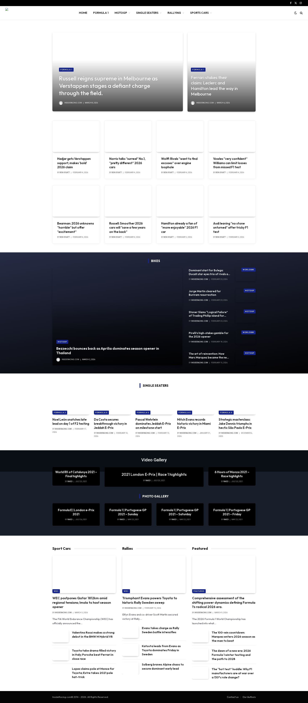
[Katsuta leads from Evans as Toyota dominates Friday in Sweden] (130, 650)
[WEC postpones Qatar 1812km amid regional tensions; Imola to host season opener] (84, 574)
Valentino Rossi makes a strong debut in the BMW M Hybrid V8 (93, 634)
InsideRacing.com (73, 103)
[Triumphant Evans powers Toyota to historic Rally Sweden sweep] (154, 574)
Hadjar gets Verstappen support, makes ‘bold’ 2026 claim (74, 163)
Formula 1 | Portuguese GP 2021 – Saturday (180, 512)
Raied (148, 481)
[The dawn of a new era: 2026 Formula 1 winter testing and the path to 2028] (200, 654)
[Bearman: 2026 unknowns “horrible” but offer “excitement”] (76, 201)
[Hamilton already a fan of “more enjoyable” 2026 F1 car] (180, 201)
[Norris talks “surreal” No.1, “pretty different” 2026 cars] (128, 136)
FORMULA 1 (101, 12)
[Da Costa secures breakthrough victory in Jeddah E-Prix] (112, 403)
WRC (126, 591)
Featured (199, 591)
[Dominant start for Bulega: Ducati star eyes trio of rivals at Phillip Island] (245, 274)
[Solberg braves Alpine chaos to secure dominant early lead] (130, 668)
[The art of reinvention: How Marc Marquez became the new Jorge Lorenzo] (245, 358)
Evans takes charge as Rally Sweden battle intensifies (160, 630)
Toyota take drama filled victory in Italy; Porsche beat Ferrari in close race (94, 654)
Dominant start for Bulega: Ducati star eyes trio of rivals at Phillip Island (209, 272)
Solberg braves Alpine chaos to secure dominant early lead (163, 666)
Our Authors (249, 696)
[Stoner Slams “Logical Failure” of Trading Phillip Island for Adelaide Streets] (245, 316)
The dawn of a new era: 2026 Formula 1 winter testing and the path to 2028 (231, 655)
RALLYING (174, 12)
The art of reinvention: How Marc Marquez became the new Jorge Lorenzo (209, 355)
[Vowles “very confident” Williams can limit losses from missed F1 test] (232, 136)
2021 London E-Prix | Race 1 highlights (154, 474)
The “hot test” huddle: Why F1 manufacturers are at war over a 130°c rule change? (233, 673)
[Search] (301, 13)
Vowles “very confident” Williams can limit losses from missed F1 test (230, 163)
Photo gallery (155, 496)
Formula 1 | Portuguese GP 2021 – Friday (231, 512)
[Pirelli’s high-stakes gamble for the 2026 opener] (245, 337)
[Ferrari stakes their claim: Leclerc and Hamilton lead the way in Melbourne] (222, 72)
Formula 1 (66, 69)
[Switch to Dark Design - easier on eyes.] (295, 12)
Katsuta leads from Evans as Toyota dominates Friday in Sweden (161, 650)
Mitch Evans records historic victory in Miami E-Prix (194, 424)
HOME (83, 12)
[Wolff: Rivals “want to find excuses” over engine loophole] (180, 136)
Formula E (101, 412)
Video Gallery (154, 459)
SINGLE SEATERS (147, 12)
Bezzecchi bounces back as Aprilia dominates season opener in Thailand (107, 350)
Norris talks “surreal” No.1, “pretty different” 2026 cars (127, 163)
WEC (56, 591)
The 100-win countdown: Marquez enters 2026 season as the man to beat (233, 636)
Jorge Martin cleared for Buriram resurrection (205, 293)
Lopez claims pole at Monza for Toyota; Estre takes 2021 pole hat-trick (93, 673)
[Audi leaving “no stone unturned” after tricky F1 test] (232, 201)
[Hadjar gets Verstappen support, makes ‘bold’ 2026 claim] (76, 136)
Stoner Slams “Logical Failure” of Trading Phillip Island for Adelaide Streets (208, 314)
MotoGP (62, 342)
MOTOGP (121, 12)
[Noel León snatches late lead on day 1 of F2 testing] (70, 403)
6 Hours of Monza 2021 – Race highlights (232, 474)
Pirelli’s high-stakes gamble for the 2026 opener (209, 334)
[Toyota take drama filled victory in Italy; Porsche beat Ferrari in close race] (60, 654)
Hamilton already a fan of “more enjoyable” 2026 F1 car (179, 227)
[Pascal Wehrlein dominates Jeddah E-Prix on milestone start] (153, 403)
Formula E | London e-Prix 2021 (76, 512)
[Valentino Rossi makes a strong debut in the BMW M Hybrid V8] (60, 636)
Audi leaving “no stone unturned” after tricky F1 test (230, 227)
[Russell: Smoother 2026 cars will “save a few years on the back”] (128, 201)
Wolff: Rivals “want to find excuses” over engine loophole (179, 163)
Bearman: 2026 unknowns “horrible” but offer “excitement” (75, 227)
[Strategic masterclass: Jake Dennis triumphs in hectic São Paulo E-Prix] (237, 403)
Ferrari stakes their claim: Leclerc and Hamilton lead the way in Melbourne (214, 86)
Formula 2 (60, 412)
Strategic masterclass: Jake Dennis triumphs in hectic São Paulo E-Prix (235, 424)
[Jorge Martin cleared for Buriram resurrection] (245, 295)
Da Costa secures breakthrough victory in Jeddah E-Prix (110, 424)
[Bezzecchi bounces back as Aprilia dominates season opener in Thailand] (117, 316)
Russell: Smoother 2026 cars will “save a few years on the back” (127, 227)
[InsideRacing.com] (37, 13)
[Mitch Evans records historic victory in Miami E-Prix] (195, 403)
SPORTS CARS (199, 12)
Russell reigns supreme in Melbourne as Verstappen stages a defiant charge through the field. (108, 86)
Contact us (232, 696)
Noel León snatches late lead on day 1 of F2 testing (70, 421)
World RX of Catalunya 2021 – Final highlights (76, 474)
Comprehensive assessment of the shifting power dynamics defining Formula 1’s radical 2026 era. (223, 602)
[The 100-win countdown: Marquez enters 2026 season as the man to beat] (200, 636)
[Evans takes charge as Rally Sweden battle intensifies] (130, 632)
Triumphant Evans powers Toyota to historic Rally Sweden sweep (149, 600)
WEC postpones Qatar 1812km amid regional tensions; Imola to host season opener (81, 602)
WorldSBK (248, 269)
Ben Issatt (65, 172)
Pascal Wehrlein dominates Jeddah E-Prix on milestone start (153, 424)
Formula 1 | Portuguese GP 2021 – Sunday (128, 512)
